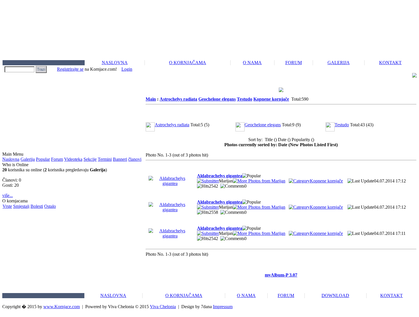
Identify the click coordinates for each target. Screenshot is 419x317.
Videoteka (73, 159)
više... (7, 195)
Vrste (7, 206)
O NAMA (252, 62)
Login (126, 69)
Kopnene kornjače (271, 99)
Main (151, 99)
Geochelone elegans (217, 99)
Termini (105, 159)
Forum (57, 159)
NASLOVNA (115, 62)
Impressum (223, 306)
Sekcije (90, 159)
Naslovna (10, 159)
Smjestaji (21, 206)
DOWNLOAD (335, 295)
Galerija (28, 159)
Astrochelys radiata (178, 99)
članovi (134, 159)
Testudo (244, 99)
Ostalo (50, 206)
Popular (43, 159)
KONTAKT (390, 62)
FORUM (293, 62)
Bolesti (36, 206)
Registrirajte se (70, 69)
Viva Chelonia (163, 306)
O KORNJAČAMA (187, 62)
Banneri (120, 159)
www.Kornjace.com (61, 306)
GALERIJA (339, 62)
